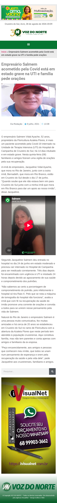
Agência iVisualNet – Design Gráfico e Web (30, 498)
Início (3, 52)
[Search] (52, 371)
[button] (28, 44)
